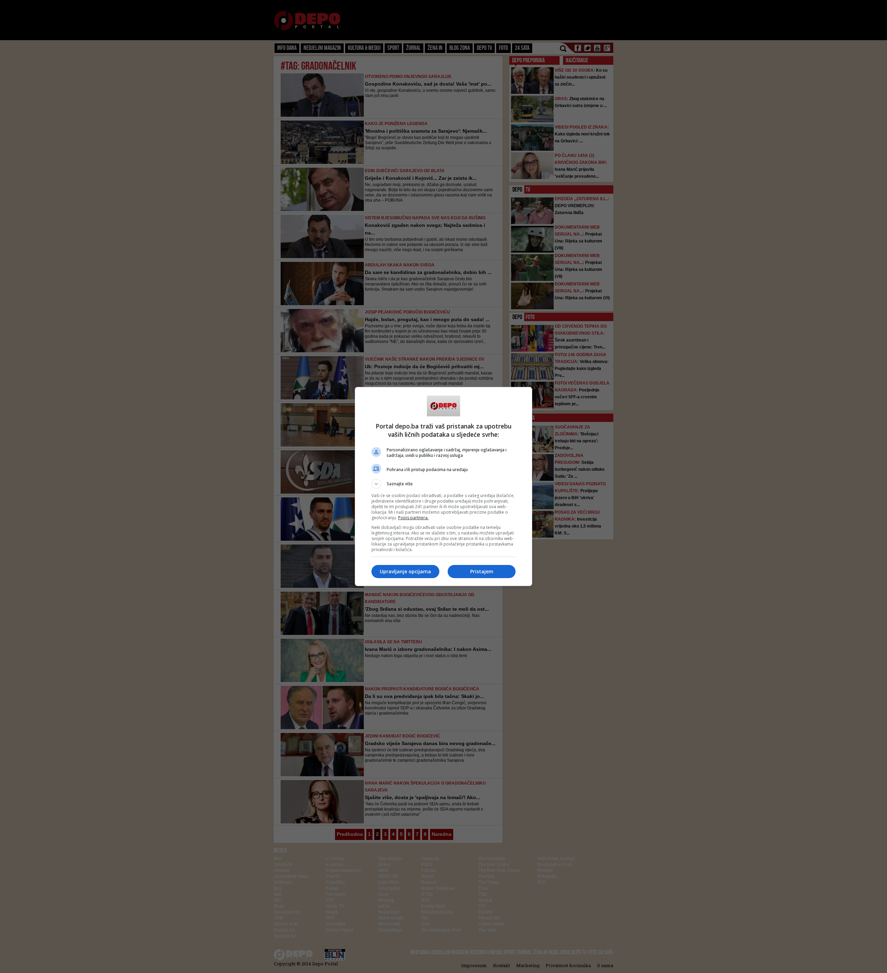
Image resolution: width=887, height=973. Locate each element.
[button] (443, 484)
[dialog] (443, 486)
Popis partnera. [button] (413, 518)
